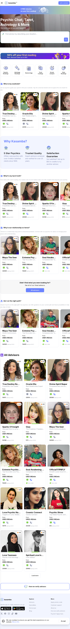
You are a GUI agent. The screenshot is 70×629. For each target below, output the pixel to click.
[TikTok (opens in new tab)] (12, 614)
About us (53, 608)
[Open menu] (2, 3)
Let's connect (64, 3)
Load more (35, 575)
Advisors (31, 602)
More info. (15, 622)
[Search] (66, 40)
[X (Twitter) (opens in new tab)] (1, 614)
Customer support (56, 605)
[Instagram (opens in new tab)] (9, 614)
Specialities (32, 605)
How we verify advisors (58, 611)
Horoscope (32, 608)
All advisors (35, 290)
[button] (9, 111)
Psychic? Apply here (57, 614)
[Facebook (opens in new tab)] (5, 614)
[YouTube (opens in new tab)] (16, 614)
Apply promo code (56, 602)
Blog (30, 611)
